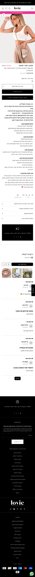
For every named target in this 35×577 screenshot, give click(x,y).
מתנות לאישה (17, 459)
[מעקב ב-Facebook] (24, 509)
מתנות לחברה (17, 486)
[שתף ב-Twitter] (29, 195)
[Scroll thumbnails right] (30, 273)
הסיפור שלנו (17, 534)
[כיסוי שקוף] (32, 81)
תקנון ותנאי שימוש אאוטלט (17, 548)
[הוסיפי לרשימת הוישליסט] (4, 21)
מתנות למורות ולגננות (17, 466)
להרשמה (17, 442)
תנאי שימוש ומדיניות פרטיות (17, 544)
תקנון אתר (17, 541)
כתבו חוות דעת (22, 264)
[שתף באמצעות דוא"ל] (23, 195)
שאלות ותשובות (17, 528)
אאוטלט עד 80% (17, 489)
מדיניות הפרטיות (7, 431)
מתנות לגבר (17, 463)
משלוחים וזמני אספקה (17, 521)
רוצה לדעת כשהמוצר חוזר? (17, 97)
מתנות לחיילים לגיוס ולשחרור (17, 479)
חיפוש (17, 493)
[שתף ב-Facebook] (32, 195)
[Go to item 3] (6, 273)
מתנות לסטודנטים (17, 483)
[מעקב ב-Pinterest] (17, 509)
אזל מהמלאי (17, 91)
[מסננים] (9, 264)
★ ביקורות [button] (33, 290)
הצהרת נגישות (17, 551)
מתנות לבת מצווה (17, 469)
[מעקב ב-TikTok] (11, 509)
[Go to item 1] (27, 273)
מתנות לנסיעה (17, 473)
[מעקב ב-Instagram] (21, 509)
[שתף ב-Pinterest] (26, 195)
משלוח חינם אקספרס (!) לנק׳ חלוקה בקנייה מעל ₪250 (17, 2)
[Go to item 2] (17, 273)
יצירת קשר (17, 531)
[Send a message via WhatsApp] (31, 574)
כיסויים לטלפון (17, 453)
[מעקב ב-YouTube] (14, 509)
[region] (17, 231)
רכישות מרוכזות (17, 554)
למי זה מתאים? (17, 538)
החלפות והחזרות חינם (17, 524)
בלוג (17, 558)
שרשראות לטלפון (17, 456)
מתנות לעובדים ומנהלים (17, 476)
